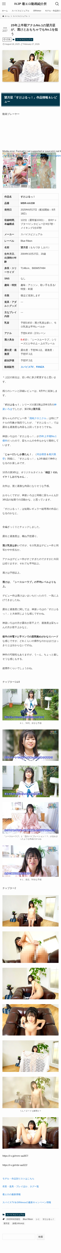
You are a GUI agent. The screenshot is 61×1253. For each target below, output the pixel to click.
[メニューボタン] (4, 4)
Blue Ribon (28, 1219)
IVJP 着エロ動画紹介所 (30, 4)
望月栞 (6, 1223)
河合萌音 (41, 454)
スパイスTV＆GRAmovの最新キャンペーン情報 (26, 1202)
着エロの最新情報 (11, 1194)
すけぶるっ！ (48, 1219)
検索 (40, 1236)
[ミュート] (3, 178)
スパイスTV (27, 366)
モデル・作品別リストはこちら (18, 1178)
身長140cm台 (18, 1223)
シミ (38, 1219)
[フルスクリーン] (3, 183)
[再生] (3, 161)
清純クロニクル (37, 418)
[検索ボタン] (57, 4)
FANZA (40, 366)
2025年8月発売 (13, 1219)
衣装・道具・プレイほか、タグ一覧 (20, 1186)
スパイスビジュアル (24, 39)
